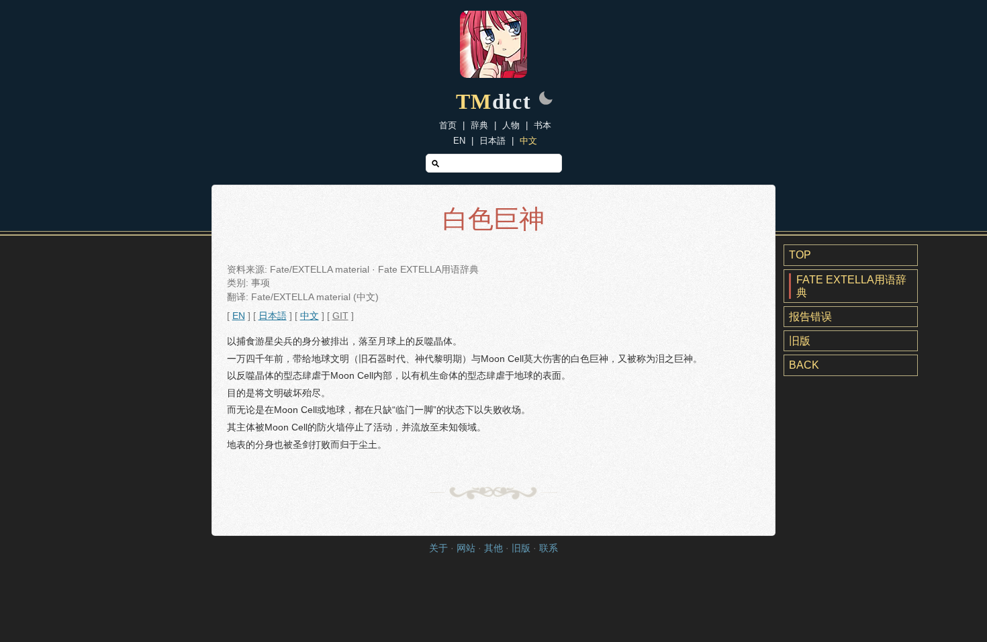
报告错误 (810, 316)
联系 (548, 548)
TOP (800, 255)
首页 (448, 125)
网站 (466, 548)
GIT (340, 316)
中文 (528, 141)
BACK (804, 365)
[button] (546, 99)
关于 (438, 548)
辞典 (479, 125)
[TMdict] (493, 74)
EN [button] (238, 316)
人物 (511, 125)
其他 (493, 548)
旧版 (799, 341)
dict (494, 101)
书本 (542, 125)
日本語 (492, 141)
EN (459, 141)
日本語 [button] (272, 316)
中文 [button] (309, 316)
